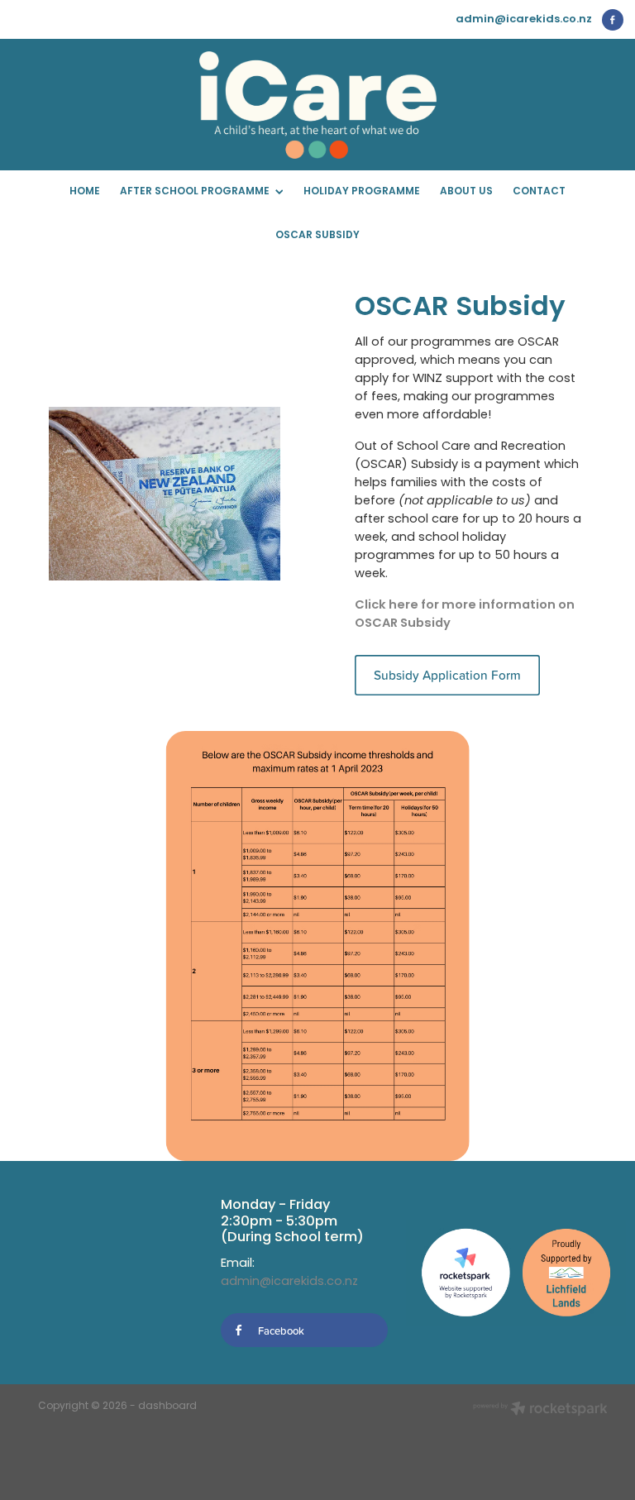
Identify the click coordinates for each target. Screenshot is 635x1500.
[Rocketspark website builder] (540, 1411)
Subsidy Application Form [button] (447, 675)
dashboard (167, 1406)
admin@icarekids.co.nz (524, 19)
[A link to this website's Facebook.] (612, 20)
